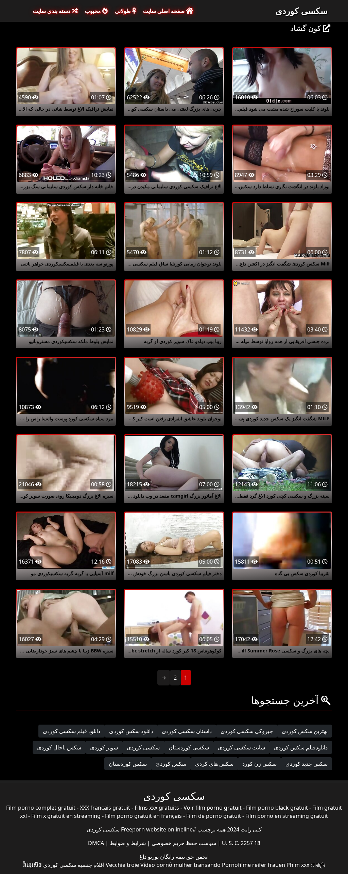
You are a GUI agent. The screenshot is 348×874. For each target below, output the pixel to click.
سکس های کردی (214, 763)
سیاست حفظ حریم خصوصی (183, 843)
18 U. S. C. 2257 (240, 843)
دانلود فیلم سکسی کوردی (71, 731)
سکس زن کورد (259, 763)
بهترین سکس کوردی (305, 731)
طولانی (123, 11)
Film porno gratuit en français (143, 816)
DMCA (96, 843)
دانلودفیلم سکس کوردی (301, 747)
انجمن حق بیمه (191, 856)
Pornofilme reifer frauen (253, 865)
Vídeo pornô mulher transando (180, 865)
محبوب (93, 11)
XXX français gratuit (105, 807)
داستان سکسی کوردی (187, 731)
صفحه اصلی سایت (164, 11)
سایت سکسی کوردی (241, 747)
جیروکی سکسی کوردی (247, 731)
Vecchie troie (122, 865)
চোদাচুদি (318, 865)
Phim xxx (297, 865)
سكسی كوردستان (189, 747)
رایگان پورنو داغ (156, 856)
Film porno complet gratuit (40, 807)
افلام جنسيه (90, 865)
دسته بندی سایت (52, 11)
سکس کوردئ (171, 763)
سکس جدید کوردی (306, 763)
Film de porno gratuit (213, 816)
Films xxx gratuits (157, 807)
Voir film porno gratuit (213, 807)
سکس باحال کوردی (59, 747)
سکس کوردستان (128, 763)
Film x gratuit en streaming (66, 816)
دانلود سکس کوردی (131, 731)
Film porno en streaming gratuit (286, 816)
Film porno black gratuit (277, 807)
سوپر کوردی (104, 747)
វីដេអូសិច (32, 865)
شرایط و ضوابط (127, 843)
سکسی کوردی (302, 10)
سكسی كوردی (143, 747)
